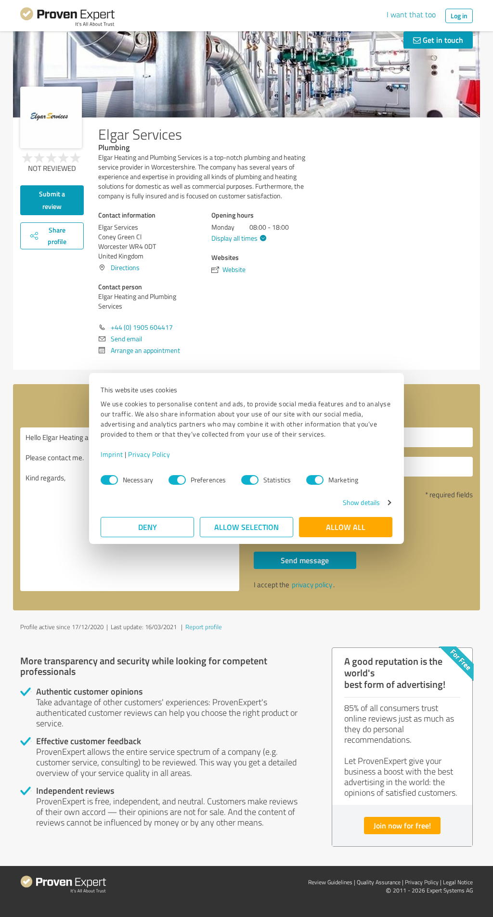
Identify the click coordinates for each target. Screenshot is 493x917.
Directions (125, 267)
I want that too (411, 14)
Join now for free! (402, 825)
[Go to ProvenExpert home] (67, 18)
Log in (459, 15)
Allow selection (246, 526)
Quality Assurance (379, 882)
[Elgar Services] (51, 117)
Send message (305, 560)
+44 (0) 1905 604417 (142, 327)
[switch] (177, 480)
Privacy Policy (149, 454)
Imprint (112, 454)
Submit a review (52, 200)
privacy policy (312, 585)
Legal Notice (458, 882)
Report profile (203, 626)
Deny (147, 526)
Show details (361, 502)
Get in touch (442, 39)
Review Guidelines (330, 882)
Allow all (345, 526)
